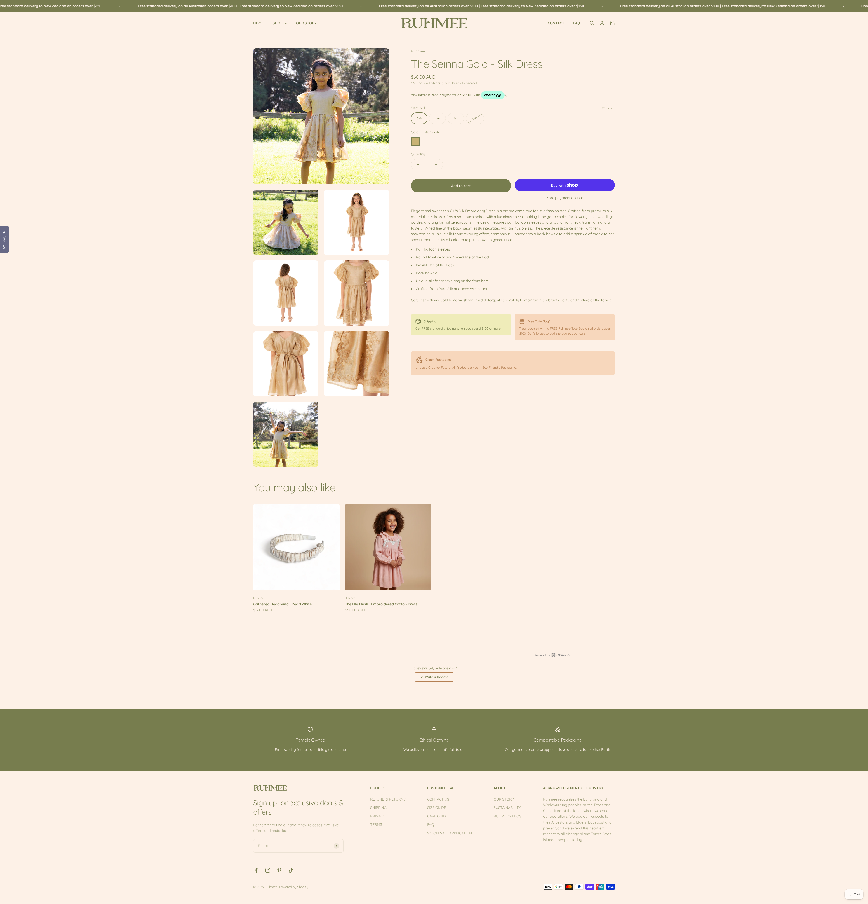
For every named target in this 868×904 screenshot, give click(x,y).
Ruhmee (418, 51)
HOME (258, 23)
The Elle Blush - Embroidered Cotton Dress (381, 604)
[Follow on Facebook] (256, 870)
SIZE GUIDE (436, 807)
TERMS (376, 824)
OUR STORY (306, 23)
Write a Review (438, 678)
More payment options (565, 197)
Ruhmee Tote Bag (571, 328)
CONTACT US (438, 799)
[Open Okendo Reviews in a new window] (552, 655)
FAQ (576, 23)
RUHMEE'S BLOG (507, 816)
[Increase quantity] (436, 164)
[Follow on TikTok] (291, 870)
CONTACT (556, 23)
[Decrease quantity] (417, 164)
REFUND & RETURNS (388, 799)
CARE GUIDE (437, 816)
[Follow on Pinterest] (279, 870)
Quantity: (418, 154)
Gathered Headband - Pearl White (282, 604)
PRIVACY (377, 816)
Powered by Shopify (293, 887)
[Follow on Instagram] (268, 870)
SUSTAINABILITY (507, 807)
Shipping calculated (445, 83)
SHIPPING (378, 807)
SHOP (278, 23)
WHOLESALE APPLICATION (449, 833)
